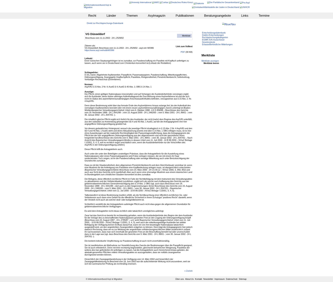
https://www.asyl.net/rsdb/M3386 (99, 50)
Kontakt (198, 279)
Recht (92, 15)
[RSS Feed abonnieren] (245, 24)
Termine (264, 15)
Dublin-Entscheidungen (213, 35)
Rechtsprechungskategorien (215, 37)
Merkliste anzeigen (210, 61)
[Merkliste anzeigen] (213, 24)
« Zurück (188, 271)
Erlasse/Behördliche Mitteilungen (217, 44)
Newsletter (208, 279)
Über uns (179, 279)
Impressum (219, 279)
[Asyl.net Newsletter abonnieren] (241, 24)
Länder (111, 15)
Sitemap (242, 279)
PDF (182, 52)
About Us (189, 279)
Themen (132, 15)
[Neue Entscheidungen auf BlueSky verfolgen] (229, 24)
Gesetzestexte (208, 42)
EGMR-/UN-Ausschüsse (213, 40)
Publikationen (185, 15)
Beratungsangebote (217, 15)
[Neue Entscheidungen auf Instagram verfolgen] (220, 24)
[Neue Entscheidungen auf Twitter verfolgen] (238, 24)
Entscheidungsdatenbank (214, 33)
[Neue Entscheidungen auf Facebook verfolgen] (216, 24)
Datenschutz (232, 279)
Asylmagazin (156, 15)
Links (244, 15)
